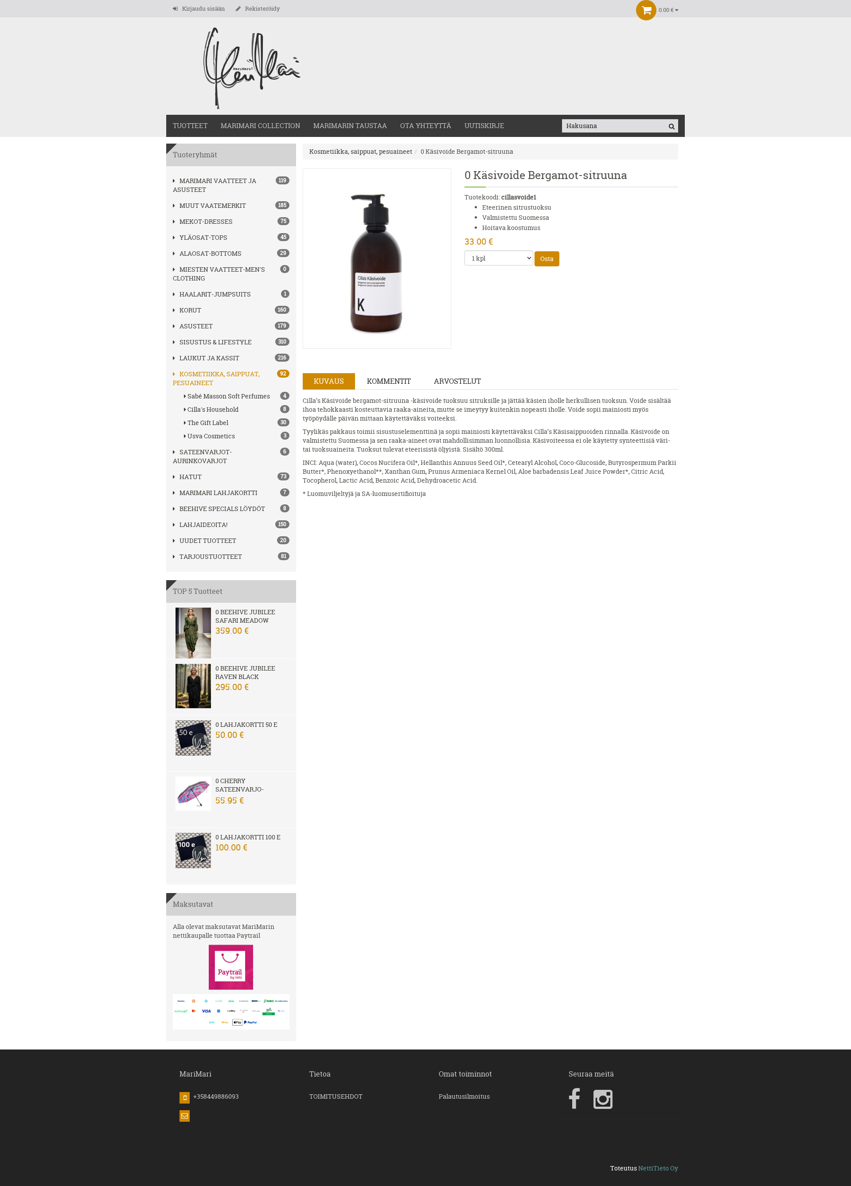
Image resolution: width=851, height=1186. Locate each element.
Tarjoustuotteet (211, 556)
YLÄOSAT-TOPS (203, 237)
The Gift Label (236, 422)
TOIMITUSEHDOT (336, 1096)
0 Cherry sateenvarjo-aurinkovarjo (240, 789)
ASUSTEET (196, 326)
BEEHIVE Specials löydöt (222, 508)
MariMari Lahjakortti (219, 492)
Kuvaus (329, 381)
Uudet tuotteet (208, 540)
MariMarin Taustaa (350, 125)
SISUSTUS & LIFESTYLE (216, 342)
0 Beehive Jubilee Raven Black (245, 672)
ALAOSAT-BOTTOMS (211, 253)
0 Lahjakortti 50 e (246, 724)
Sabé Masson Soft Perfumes (236, 396)
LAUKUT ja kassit (209, 358)
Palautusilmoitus (464, 1096)
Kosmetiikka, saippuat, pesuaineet (360, 151)
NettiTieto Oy (658, 1168)
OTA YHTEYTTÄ (425, 125)
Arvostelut (457, 381)
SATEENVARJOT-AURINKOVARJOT (202, 456)
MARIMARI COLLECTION (260, 125)
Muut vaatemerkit (213, 205)
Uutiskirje (484, 125)
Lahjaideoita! (203, 524)
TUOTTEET (190, 125)
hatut (191, 476)
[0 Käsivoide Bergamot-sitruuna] (377, 258)
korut (190, 310)
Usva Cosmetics (236, 436)
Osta (547, 258)
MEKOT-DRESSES (206, 221)
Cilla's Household (236, 409)
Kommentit (389, 381)
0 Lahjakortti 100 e (248, 837)
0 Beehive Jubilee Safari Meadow (245, 616)
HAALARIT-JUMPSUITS (215, 294)
